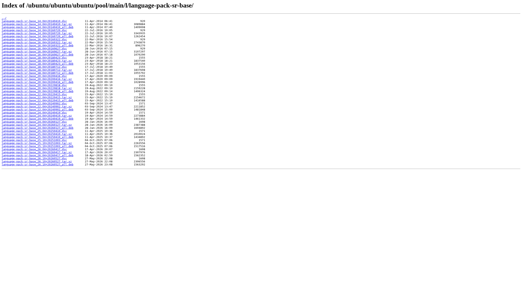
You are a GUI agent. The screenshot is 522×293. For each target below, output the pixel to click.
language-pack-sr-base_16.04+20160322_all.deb (37, 45)
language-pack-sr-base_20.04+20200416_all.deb (37, 82)
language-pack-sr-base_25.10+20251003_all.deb (37, 146)
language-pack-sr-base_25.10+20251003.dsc (34, 140)
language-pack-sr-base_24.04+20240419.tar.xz (37, 115)
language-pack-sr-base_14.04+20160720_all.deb (37, 36)
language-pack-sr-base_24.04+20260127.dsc (34, 121)
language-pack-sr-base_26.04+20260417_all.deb (37, 155)
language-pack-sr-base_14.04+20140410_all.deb (37, 27)
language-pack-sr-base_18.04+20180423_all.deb (37, 63)
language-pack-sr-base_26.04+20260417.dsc (34, 149)
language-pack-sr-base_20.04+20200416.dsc (34, 76)
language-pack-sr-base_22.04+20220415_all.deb (37, 100)
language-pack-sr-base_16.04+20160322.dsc (34, 39)
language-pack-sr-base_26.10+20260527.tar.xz (37, 161)
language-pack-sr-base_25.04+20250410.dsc (34, 130)
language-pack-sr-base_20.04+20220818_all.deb (37, 91)
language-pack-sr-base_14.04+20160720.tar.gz (37, 33)
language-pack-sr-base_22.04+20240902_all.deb (37, 109)
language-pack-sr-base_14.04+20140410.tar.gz (37, 24)
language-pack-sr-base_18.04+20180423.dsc (34, 57)
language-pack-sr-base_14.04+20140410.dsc (34, 21)
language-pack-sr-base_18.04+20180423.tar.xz (37, 60)
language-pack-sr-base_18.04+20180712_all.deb (37, 72)
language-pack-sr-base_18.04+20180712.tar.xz (37, 69)
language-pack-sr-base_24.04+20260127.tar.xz (37, 124)
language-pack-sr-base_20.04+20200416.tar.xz (37, 79)
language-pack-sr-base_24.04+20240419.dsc (34, 112)
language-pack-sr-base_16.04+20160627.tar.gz (37, 51)
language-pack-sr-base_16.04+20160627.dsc (34, 48)
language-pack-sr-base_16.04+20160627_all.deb (37, 54)
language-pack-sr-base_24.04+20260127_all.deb (37, 127)
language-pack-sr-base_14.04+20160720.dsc (34, 30)
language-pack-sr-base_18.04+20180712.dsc (34, 66)
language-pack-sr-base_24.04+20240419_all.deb (37, 118)
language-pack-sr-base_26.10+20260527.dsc (34, 158)
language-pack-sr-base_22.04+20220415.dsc (34, 94)
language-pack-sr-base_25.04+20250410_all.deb (37, 137)
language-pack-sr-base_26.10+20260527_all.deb (37, 164)
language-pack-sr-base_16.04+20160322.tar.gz (37, 42)
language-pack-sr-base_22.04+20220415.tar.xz (37, 97)
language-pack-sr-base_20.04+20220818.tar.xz (37, 88)
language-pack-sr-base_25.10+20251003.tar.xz (37, 143)
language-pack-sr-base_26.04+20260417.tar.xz (37, 152)
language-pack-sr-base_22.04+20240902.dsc (34, 103)
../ (4, 18)
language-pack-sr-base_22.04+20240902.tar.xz (37, 106)
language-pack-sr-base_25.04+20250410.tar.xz (37, 134)
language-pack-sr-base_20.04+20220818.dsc (34, 85)
